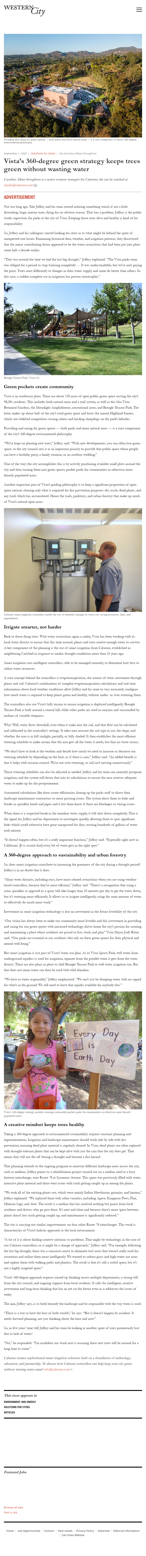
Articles (9, 1412)
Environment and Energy (20, 1401)
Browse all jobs (13, 1507)
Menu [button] (139, 10)
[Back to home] (23, 9)
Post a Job (10, 1512)
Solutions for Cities (43, 153)
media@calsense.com (18, 185)
